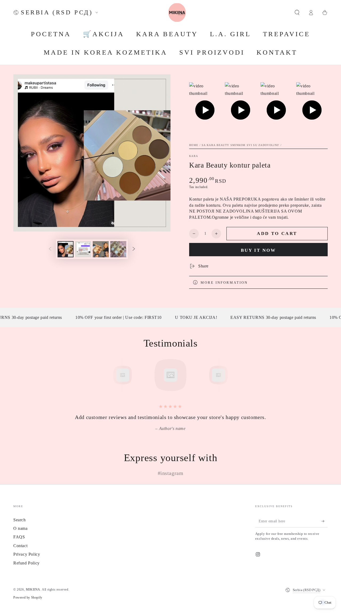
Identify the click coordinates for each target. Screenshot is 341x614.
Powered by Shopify (27, 597)
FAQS (19, 537)
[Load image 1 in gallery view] (66, 249)
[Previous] (110, 375)
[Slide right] (134, 249)
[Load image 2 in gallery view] (83, 249)
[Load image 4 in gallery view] (118, 249)
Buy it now (258, 250)
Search (19, 520)
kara (193, 155)
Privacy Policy (26, 554)
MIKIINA (33, 589)
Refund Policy (26, 563)
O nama (20, 528)
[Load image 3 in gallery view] (101, 249)
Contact (20, 545)
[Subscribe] (325, 521)
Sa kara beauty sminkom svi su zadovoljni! (240, 145)
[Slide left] (50, 249)
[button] (297, 12)
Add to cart (277, 233)
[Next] (230, 375)
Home (193, 145)
